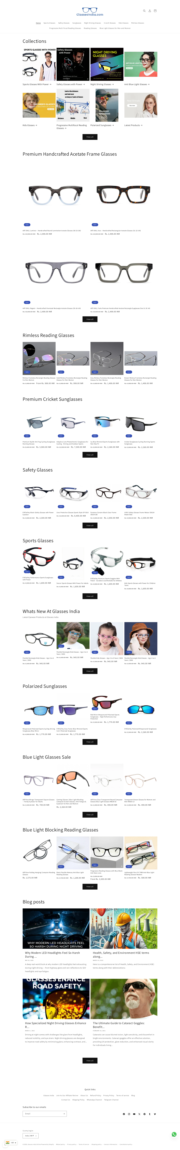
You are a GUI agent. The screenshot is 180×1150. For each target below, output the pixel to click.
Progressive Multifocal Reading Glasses (72, 126)
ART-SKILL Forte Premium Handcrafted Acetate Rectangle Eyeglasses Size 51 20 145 (120, 308)
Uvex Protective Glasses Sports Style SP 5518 (72, 513)
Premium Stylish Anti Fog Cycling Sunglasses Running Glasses (39, 443)
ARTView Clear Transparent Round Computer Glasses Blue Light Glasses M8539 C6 (106, 801)
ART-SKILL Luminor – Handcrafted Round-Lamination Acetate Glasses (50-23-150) (52, 231)
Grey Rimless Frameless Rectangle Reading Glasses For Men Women (105, 379)
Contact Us (65, 1100)
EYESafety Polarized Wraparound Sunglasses (140, 729)
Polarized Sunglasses (100, 125)
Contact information (110, 1144)
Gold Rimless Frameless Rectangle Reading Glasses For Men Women (72, 379)
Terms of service (122, 1095)
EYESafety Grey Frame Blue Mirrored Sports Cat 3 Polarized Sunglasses (72, 730)
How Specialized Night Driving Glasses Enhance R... (55, 1025)
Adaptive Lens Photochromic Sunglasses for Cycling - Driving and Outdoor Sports (72, 443)
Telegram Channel (111, 1100)
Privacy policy (71, 1144)
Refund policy (60, 1144)
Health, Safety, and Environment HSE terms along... (121, 954)
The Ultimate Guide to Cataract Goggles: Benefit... (119, 1025)
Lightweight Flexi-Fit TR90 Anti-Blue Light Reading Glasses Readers (139, 874)
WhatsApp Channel (94, 1100)
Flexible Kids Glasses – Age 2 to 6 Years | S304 (106, 658)
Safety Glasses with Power (69, 84)
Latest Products (132, 125)
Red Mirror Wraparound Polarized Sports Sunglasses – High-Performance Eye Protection (104, 717)
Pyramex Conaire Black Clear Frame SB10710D (103, 514)
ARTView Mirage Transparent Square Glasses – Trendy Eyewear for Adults (38, 801)
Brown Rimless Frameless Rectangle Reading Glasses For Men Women (140, 379)
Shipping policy (96, 1144)
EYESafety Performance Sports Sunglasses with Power (38, 579)
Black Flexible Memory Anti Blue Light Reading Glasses (70, 874)
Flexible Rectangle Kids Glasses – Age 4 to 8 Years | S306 (139, 659)
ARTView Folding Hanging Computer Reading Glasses (39, 874)
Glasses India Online (34, 1144)
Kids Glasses (29, 125)
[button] (144, 10)
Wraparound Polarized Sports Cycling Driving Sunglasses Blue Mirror (39, 730)
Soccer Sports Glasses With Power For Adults (72, 583)
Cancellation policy (126, 1144)
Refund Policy (95, 1095)
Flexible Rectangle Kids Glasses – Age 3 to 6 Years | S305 (38, 659)
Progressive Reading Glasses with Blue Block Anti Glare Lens (106, 872)
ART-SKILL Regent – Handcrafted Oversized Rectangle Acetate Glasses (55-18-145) (52, 308)
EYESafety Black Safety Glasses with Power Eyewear (38, 514)
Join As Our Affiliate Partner (67, 1095)
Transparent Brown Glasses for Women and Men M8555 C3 (139, 801)
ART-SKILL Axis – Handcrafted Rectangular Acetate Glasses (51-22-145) (115, 231)
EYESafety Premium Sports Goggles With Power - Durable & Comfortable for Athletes (106, 580)
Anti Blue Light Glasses (135, 84)
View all (90, 137)
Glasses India (48, 1095)
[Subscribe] (64, 1114)
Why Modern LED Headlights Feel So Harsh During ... (52, 954)
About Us (84, 1095)
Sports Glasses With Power (36, 84)
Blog (133, 1095)
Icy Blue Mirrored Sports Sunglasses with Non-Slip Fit (105, 443)
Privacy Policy (108, 1095)
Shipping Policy (78, 1100)
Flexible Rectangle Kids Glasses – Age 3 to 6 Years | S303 (72, 653)
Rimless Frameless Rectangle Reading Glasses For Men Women (39, 379)
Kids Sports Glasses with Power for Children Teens (140, 584)
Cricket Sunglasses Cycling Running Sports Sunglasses (139, 443)
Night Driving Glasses (100, 84)
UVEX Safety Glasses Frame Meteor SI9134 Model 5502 (139, 514)
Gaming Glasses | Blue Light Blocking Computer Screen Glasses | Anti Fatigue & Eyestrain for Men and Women (71, 802)
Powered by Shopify (47, 1144)
